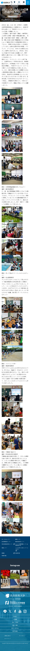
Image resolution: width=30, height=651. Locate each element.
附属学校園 (4, 555)
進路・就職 (15, 625)
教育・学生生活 (15, 628)
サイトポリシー (22, 635)
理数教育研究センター (9, 19)
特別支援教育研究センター (7, 544)
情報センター (18, 539)
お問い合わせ (7, 635)
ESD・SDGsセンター (6, 539)
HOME (2, 19)
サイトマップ (7, 638)
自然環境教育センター (6, 541)
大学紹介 (15, 616)
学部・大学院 (15, 622)
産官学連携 (15, 631)
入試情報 (15, 619)
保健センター (4, 547)
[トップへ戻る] (26, 646)
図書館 (3, 553)
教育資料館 (17, 553)
